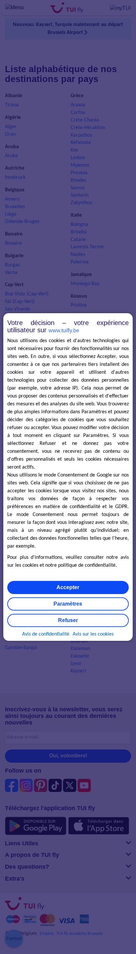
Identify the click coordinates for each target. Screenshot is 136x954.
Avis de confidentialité (45, 634)
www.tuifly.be (64, 330)
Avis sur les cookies (93, 634)
